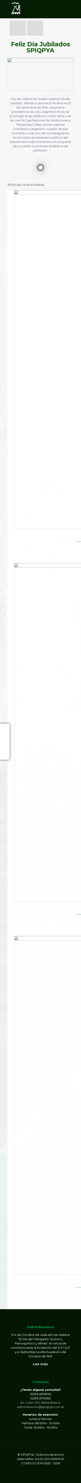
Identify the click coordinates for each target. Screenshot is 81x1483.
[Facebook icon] (33, 1467)
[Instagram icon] (47, 1467)
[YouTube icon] (43, 1467)
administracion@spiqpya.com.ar (40, 1407)
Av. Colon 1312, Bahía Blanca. (40, 1402)
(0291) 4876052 (40, 1394)
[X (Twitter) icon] (38, 1467)
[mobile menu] (75, 9)
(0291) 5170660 (40, 1398)
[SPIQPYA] (15, 9)
